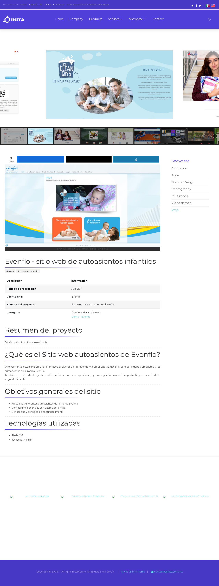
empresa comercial (28, 271)
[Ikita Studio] (13, 19)
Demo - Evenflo (81, 316)
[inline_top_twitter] (89, 159)
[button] (115, 19)
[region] (109, 93)
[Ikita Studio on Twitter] (192, 5)
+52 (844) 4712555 (134, 571)
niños (11, 271)
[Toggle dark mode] (209, 19)
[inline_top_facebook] (40, 159)
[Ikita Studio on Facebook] (196, 5)
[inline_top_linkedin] (136, 159)
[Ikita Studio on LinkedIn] (200, 5)
